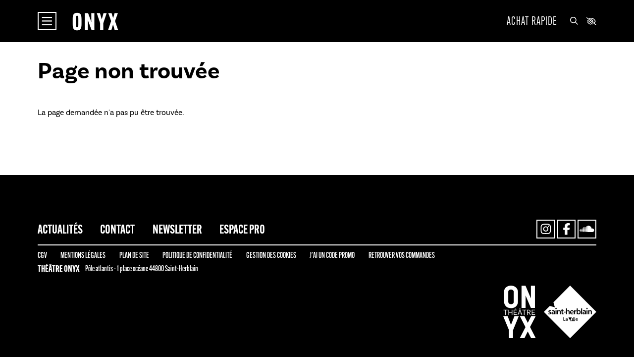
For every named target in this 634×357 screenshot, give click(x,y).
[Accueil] (95, 21)
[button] (591, 21)
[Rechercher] (574, 21)
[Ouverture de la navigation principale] (47, 21)
